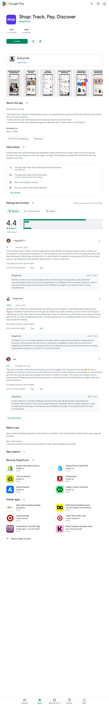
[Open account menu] (104, 4)
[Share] (33, 41)
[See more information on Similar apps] (24, 499)
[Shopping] (38, 139)
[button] (14, 82)
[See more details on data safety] (15, 193)
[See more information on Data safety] (23, 147)
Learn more (22, 62)
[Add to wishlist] (40, 41)
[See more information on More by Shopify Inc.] (33, 460)
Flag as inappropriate (18, 538)
